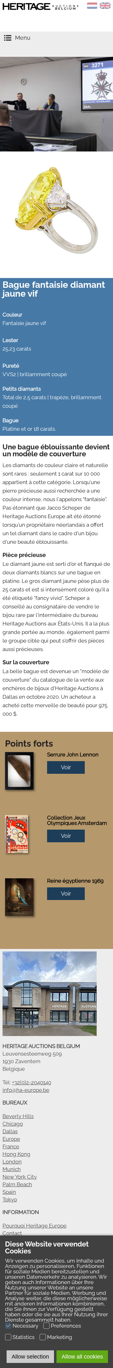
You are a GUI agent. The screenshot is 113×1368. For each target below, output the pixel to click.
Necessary (25, 1326)
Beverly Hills (18, 1116)
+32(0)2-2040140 (31, 1082)
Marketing (59, 1337)
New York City (20, 1177)
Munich (12, 1169)
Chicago (13, 1124)
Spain (9, 1192)
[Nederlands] (92, 7)
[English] (105, 7)
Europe (11, 1139)
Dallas (10, 1131)
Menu (22, 37)
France (11, 1146)
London (12, 1161)
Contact (12, 1233)
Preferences (66, 1326)
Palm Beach (17, 1184)
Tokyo (10, 1199)
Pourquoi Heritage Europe (35, 1226)
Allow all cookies (82, 1356)
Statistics (24, 1337)
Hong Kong (16, 1154)
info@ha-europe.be (26, 1090)
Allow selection (30, 1356)
